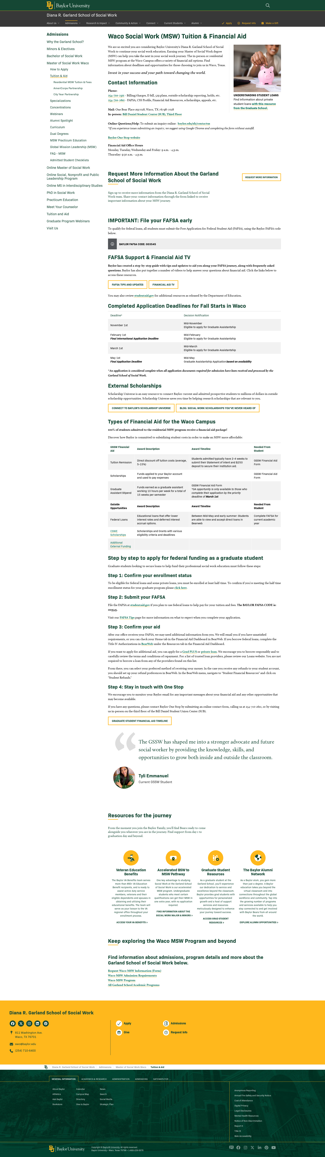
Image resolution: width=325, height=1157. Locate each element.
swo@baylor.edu (25, 1044)
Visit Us (52, 228)
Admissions (71, 23)
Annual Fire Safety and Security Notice (252, 1095)
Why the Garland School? (65, 41)
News (102, 1088)
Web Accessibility (242, 1135)
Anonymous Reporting (245, 1090)
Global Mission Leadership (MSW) (73, 147)
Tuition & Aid (157, 1067)
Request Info (249, 23)
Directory (80, 1098)
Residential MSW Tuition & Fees (72, 82)
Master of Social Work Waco (68, 62)
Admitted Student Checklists (69, 160)
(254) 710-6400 (25, 1050)
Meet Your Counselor (62, 206)
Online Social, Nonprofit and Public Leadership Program (73, 176)
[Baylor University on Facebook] (237, 1149)
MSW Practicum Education (68, 140)
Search (103, 1093)
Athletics (56, 1093)
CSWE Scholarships (118, 532)
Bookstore (57, 1104)
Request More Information (261, 177)
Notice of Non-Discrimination (248, 1120)
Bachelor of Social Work (64, 55)
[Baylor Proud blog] (230, 1149)
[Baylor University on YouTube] (272, 1149)
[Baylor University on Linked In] (258, 1149)
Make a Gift (272, 23)
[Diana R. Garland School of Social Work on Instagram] (29, 1023)
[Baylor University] (67, 5)
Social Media (106, 1098)
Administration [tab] (120, 1078)
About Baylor (58, 1088)
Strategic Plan (106, 1104)
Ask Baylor (57, 1098)
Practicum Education (62, 199)
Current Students (173, 23)
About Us (51, 23)
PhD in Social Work (61, 192)
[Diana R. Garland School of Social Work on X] (21, 1023)
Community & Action (127, 23)
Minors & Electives (61, 48)
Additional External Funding (120, 544)
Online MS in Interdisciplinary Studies (75, 185)
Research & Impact (96, 23)
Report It (238, 1125)
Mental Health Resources (246, 1115)
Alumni (195, 23)
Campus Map (82, 1093)
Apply (229, 23)
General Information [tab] (64, 1078)
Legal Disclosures (242, 1110)
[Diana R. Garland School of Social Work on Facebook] (12, 1023)
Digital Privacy (241, 1105)
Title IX (237, 1130)
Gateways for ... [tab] (162, 1078)
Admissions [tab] (141, 1078)
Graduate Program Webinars (68, 220)
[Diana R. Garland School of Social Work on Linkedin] (37, 1023)
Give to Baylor (82, 1104)
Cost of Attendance (243, 1100)
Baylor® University (111, 1147)
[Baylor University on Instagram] (244, 1149)
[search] (268, 5)
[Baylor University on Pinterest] (265, 1149)
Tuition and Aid (58, 213)
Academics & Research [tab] (94, 1078)
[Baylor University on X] (251, 1149)
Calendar (80, 1088)
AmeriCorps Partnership (68, 88)
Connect (150, 23)
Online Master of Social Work (68, 167)
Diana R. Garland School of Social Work (82, 15)
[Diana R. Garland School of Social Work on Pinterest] (45, 1023)
